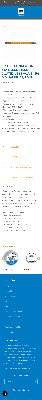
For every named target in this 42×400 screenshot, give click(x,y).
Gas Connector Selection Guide (21, 167)
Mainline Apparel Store (13, 327)
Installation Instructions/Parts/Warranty (21, 157)
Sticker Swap (9, 332)
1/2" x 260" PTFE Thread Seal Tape (14, 269)
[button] (4, 11)
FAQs (6, 306)
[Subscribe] (34, 381)
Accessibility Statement (13, 317)
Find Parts (8, 301)
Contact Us (8, 291)
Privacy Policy (10, 322)
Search (7, 286)
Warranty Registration (13, 311)
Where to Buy (9, 296)
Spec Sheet (15, 146)
